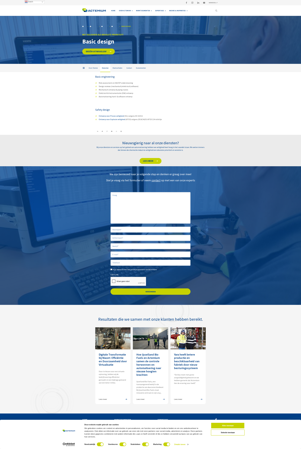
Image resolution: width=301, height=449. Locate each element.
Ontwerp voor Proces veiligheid (111, 116)
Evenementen (141, 68)
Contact (129, 68)
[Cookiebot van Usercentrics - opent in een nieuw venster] (69, 444)
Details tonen (179, 444)
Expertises (163, 419)
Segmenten (94, 26)
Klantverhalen (117, 68)
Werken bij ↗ (213, 3)
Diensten (114, 26)
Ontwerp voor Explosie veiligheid (112, 119)
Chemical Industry (104, 26)
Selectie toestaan (228, 432)
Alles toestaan (228, 426)
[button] (98, 51)
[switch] (122, 444)
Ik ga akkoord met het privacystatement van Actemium (135, 269)
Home (84, 26)
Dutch (30, 2)
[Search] (216, 10)
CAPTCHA (114, 274)
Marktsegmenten (122, 419)
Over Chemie (93, 68)
